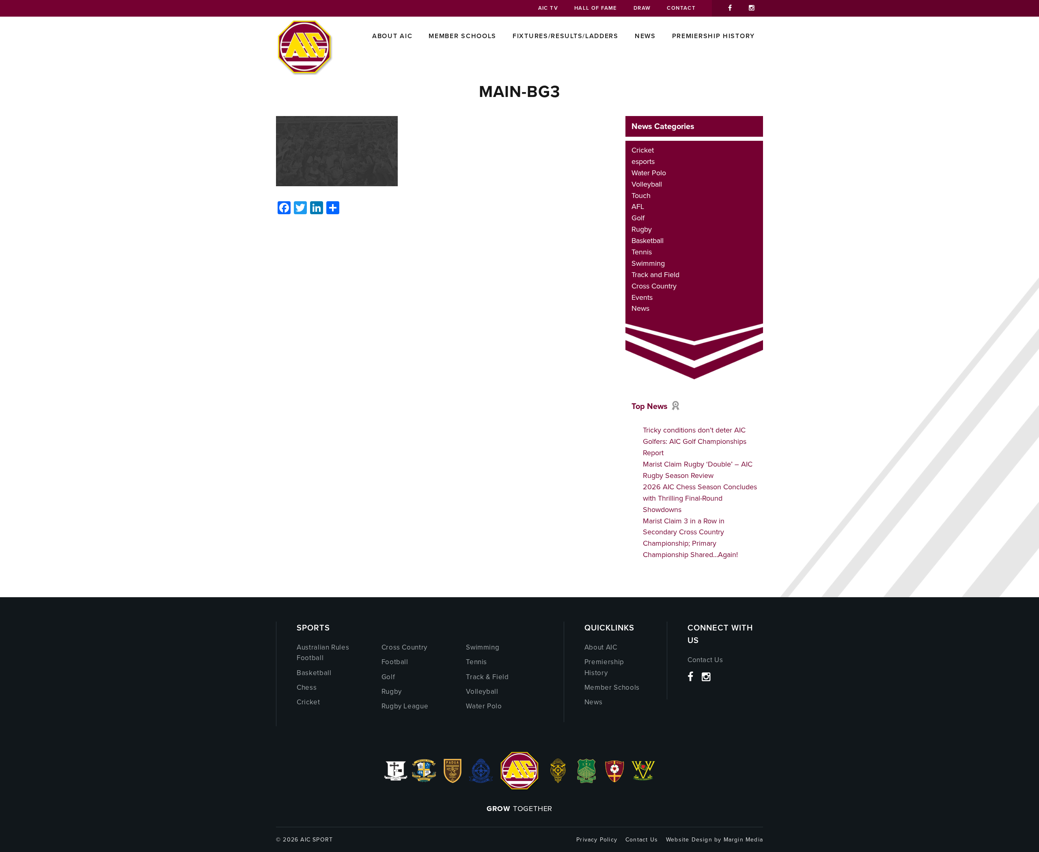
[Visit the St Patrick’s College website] (586, 780)
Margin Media (743, 839)
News (645, 36)
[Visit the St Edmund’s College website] (481, 780)
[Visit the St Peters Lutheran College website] (615, 780)
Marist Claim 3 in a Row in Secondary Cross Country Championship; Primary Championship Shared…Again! (690, 538)
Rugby (642, 229)
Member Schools (462, 36)
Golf (638, 218)
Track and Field (655, 274)
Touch (641, 195)
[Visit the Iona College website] (396, 780)
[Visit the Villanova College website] (643, 780)
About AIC (392, 36)
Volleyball (647, 184)
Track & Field (487, 677)
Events (642, 297)
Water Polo (649, 173)
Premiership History (713, 36)
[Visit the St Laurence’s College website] (558, 780)
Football (395, 662)
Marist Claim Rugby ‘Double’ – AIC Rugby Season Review (697, 470)
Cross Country (654, 286)
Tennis (642, 252)
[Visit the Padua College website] (452, 780)
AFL (638, 206)
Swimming (648, 263)
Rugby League (405, 706)
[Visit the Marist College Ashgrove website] (424, 780)
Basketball (648, 240)
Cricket (643, 150)
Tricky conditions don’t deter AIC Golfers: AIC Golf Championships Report (694, 441)
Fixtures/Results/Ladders (566, 36)
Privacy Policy (596, 839)
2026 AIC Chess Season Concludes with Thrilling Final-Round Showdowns (700, 498)
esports (643, 161)
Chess (307, 687)
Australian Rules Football (323, 652)
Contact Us (705, 660)
